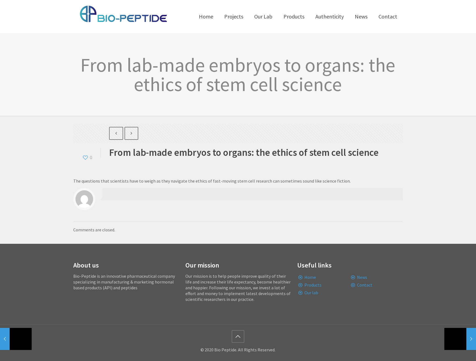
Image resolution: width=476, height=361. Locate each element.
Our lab (311, 292)
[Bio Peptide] (123, 16)
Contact (364, 285)
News (362, 277)
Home (310, 277)
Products (312, 285)
